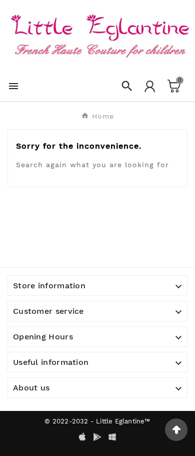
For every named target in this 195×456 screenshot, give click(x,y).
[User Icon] (150, 86)
